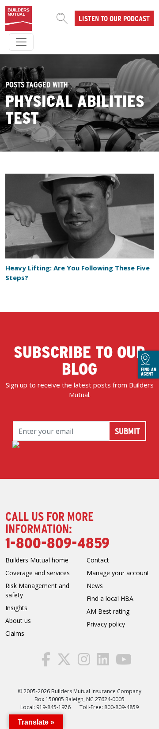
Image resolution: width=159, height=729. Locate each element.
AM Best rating (108, 611)
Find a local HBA (110, 598)
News (95, 585)
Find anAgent (148, 371)
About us (18, 620)
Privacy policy (106, 624)
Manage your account (118, 573)
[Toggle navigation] (21, 42)
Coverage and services (37, 573)
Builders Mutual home (36, 560)
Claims (14, 633)
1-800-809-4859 (57, 542)
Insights (16, 608)
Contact (98, 560)
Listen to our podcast (114, 18)
